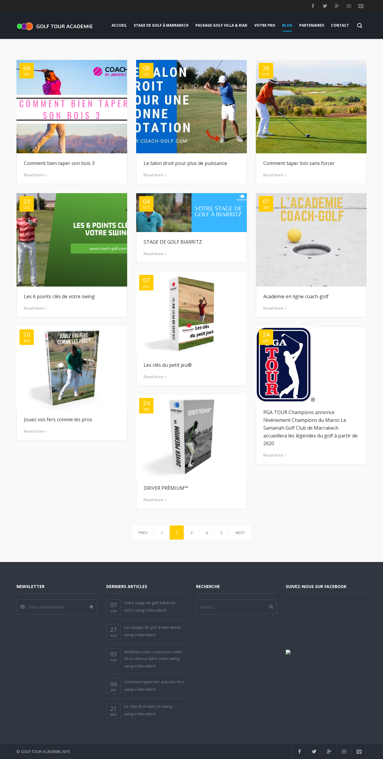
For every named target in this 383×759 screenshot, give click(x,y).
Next (240, 532)
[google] (337, 6)
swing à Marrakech (150, 610)
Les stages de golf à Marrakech (152, 627)
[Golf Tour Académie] (56, 25)
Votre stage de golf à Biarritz (150, 602)
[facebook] (313, 6)
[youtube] (349, 6)
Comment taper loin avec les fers (154, 681)
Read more (34, 175)
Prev (143, 532)
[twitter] (325, 6)
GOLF (128, 610)
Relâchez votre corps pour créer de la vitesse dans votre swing (153, 655)
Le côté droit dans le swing (148, 706)
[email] (361, 6)
